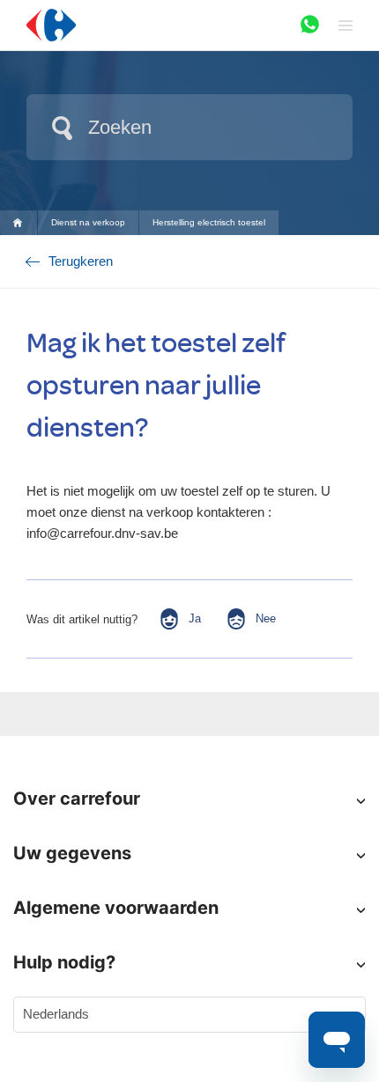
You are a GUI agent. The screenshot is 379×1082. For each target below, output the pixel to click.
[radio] (180, 619)
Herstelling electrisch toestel (208, 222)
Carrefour (25, 222)
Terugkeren (80, 261)
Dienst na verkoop (88, 222)
